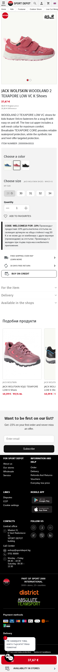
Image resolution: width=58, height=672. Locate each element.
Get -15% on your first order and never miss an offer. (29, 423)
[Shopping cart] (48, 3)
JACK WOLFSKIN (14, 91)
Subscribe (29, 448)
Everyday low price (40, 483)
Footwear (21, 9)
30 (20, 193)
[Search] (35, 3)
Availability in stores (26, 668)
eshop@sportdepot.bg (19, 550)
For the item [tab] (10, 288)
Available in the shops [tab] (17, 303)
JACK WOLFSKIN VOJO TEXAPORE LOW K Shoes (20, 388)
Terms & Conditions (42, 652)
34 (49, 193)
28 (8, 193)
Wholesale (8, 471)
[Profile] (41, 3)
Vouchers (35, 479)
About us (7, 463)
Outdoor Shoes (36, 9)
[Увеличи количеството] (26, 208)
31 (30, 193)
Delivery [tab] (7, 295)
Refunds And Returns (41, 475)
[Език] (55, 3)
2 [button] (30, 80)
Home (3, 9)
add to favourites (20, 216)
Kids (12, 9)
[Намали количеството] (7, 208)
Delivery (35, 471)
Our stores (8, 467)
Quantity (8, 202)
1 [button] (27, 80)
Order (34, 467)
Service (7, 475)
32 (40, 193)
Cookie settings (11, 505)
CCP (5, 501)
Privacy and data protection (19, 652)
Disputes (7, 497)
